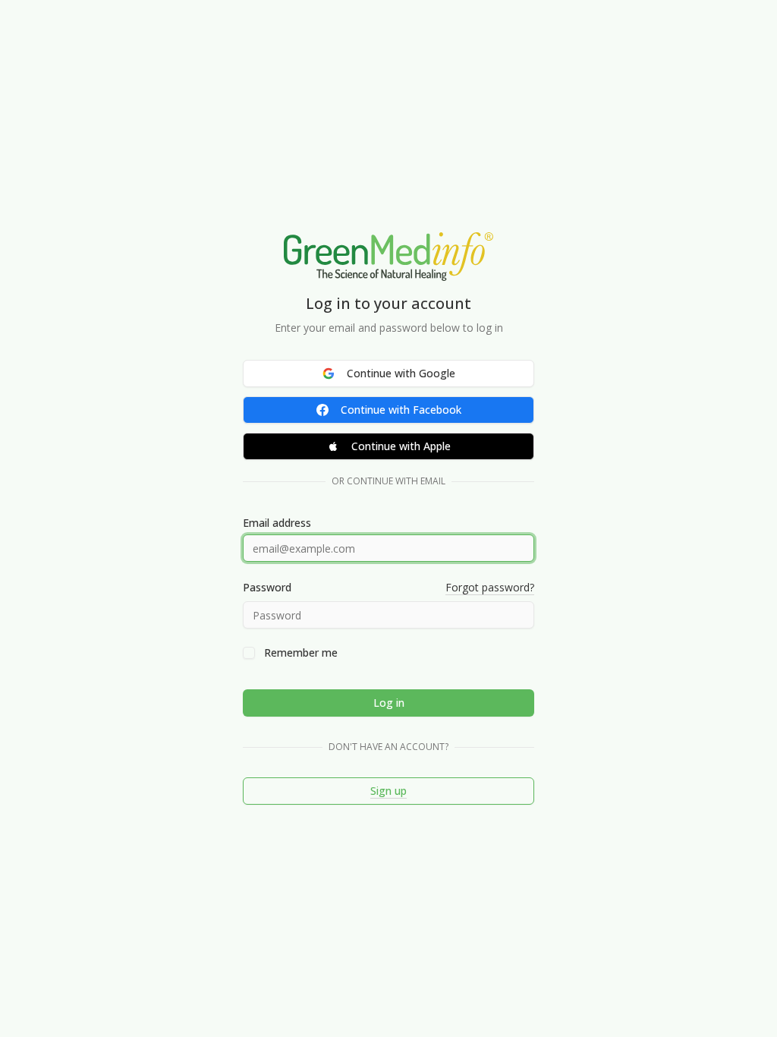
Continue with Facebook (401, 409)
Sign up (388, 790)
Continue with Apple (401, 446)
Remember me (301, 653)
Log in (388, 702)
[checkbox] (249, 653)
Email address (277, 523)
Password (267, 587)
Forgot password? (489, 587)
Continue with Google (401, 373)
